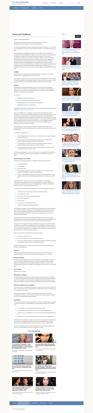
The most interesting (20, 2)
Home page (15, 7)
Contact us (61, 3)
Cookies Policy (53, 3)
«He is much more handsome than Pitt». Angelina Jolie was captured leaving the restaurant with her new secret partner (71, 98)
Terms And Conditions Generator (26, 109)
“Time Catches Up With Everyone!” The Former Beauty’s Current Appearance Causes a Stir (21, 389)
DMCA (78, 3)
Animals (41, 7)
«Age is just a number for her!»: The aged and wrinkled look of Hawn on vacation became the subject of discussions (71, 144)
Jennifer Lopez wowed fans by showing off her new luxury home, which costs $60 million (71, 68)
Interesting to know (25, 7)
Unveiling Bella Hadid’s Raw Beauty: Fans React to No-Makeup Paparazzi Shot (45, 345)
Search (63, 34)
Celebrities (34, 7)
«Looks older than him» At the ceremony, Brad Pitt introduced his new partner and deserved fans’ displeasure (71, 160)
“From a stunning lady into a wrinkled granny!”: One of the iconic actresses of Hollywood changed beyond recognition (71, 192)
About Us (51, 403)
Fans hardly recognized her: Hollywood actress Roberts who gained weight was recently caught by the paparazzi (71, 114)
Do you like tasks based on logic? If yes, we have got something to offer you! (22, 367)
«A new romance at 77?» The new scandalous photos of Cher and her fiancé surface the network (45, 389)
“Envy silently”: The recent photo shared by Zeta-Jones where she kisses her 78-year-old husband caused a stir (71, 129)
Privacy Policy (45, 3)
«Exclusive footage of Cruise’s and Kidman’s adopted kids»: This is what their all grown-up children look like (70, 83)
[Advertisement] (46, 21)
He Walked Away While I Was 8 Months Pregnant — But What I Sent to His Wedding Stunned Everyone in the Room (45, 368)
